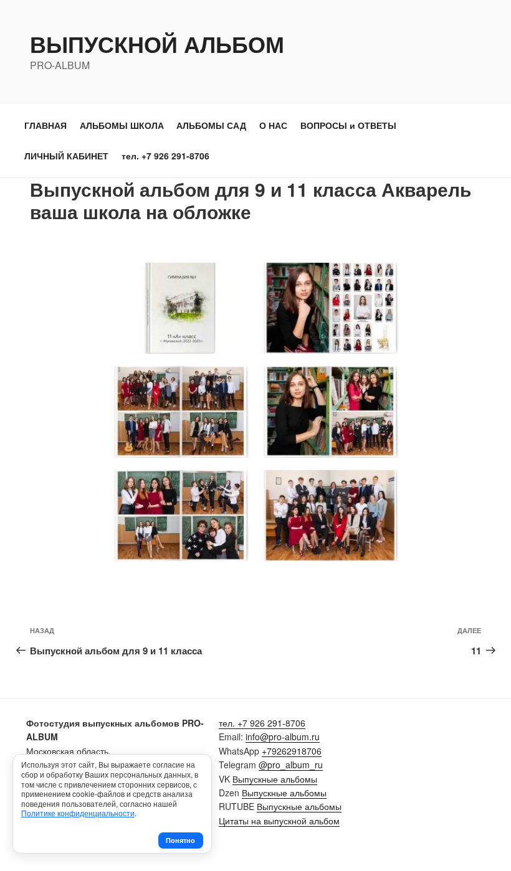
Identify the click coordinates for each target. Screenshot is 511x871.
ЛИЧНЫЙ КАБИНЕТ (66, 155)
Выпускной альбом (157, 43)
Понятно (180, 840)
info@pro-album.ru (283, 736)
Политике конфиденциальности (78, 812)
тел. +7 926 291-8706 (165, 155)
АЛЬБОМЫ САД (211, 125)
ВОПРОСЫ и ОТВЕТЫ (348, 125)
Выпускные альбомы (274, 779)
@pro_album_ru (291, 764)
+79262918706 (292, 751)
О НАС (273, 125)
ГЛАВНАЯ (45, 125)
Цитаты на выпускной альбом (279, 820)
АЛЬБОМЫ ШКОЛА (122, 125)
